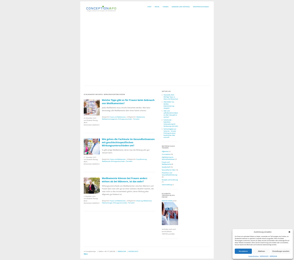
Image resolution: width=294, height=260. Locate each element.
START (149, 7)
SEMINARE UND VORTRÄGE (181, 7)
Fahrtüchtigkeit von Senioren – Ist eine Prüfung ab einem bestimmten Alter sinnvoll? (170, 133)
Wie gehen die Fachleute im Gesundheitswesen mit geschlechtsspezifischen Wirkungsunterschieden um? (128, 142)
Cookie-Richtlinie (253, 256)
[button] (289, 232)
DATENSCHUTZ (264, 256)
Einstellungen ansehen (280, 251)
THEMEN (165, 7)
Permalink (136, 119)
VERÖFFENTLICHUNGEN (201, 7)
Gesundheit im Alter (168, 170)
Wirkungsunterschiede (125, 119)
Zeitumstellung (167, 185)
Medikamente (140, 117)
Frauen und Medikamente (117, 117)
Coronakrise (166, 154)
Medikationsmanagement (109, 119)
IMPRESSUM (273, 256)
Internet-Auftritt (167, 201)
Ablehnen (261, 251)
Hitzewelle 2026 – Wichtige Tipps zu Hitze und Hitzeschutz (171, 97)
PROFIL (157, 7)
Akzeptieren (243, 251)
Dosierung (139, 201)
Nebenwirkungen (107, 203)
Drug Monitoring (141, 159)
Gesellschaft (166, 167)
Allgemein (165, 151)
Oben (86, 254)
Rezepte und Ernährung (170, 180)
